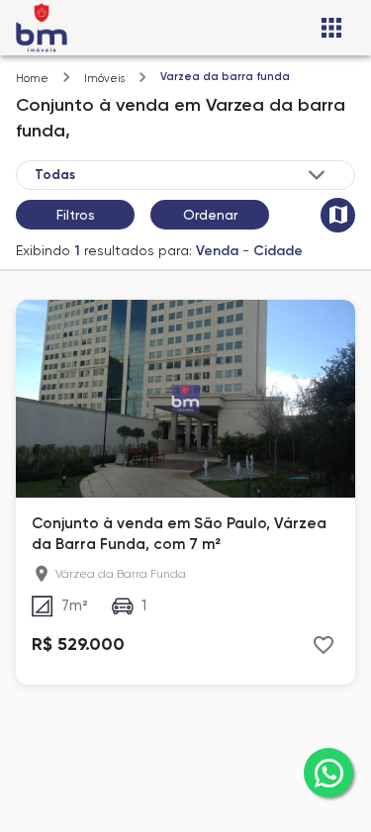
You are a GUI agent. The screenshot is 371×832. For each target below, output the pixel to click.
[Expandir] (316, 175)
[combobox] (181, 174)
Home (32, 78)
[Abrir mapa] (338, 215)
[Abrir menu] (331, 27)
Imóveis (104, 78)
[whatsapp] (328, 772)
